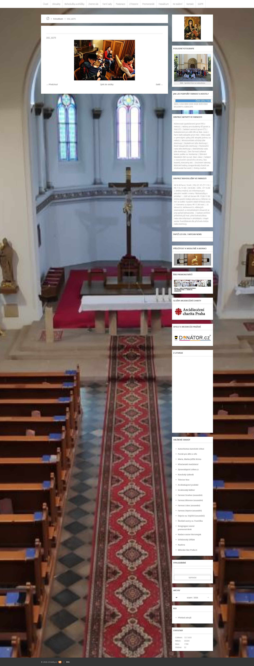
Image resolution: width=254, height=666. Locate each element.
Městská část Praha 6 (187, 550)
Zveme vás (93, 4)
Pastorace (120, 4)
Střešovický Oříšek (186, 539)
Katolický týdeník (186, 474)
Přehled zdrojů (184, 617)
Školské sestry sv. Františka (190, 521)
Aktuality (56, 4)
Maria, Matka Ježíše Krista (189, 459)
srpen (189, 597)
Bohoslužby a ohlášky (74, 4)
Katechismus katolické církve (191, 449)
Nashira (181, 545)
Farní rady (107, 4)
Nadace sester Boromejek (189, 534)
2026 (196, 597)
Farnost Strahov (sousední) (190, 495)
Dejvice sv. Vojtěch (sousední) (191, 515)
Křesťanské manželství (188, 464)
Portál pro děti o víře (187, 454)
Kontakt (190, 4)
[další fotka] (158, 60)
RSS (68, 662)
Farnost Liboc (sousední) (189, 505)
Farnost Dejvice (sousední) (190, 510)
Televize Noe (183, 479)
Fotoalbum (164, 4)
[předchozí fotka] (51, 60)
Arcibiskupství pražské (188, 485)
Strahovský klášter (186, 490)
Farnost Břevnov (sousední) (190, 500)
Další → (159, 84)
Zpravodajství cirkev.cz (188, 469)
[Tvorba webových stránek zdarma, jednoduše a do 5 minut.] (60, 662)
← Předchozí (52, 84)
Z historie (133, 4)
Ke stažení (177, 4)
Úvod (45, 4)
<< (177, 597)
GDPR (200, 4)
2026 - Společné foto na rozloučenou (192, 83)
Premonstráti (148, 4)
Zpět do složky (107, 84)
